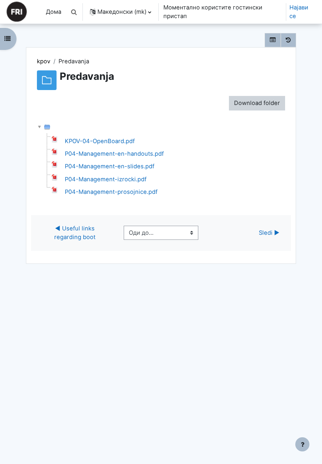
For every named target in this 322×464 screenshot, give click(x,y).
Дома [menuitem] (53, 11)
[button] (74, 12)
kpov (43, 61)
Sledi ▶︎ (269, 232)
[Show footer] (302, 444)
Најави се (298, 12)
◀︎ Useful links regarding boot (75, 233)
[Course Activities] (273, 40)
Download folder (257, 103)
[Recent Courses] (288, 40)
